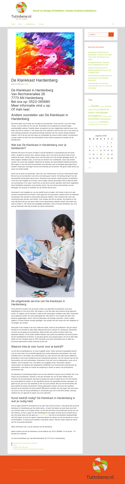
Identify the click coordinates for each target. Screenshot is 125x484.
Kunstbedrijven (30, 24)
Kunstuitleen (94, 119)
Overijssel (34, 443)
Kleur (89, 106)
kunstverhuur (43, 415)
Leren (90, 122)
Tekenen (105, 124)
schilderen (104, 122)
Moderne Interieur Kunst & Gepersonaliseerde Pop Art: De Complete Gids (99, 70)
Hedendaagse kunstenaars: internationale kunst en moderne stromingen (100, 85)
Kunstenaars (102, 106)
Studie (100, 124)
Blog (20, 24)
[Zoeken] (111, 34)
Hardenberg (17, 443)
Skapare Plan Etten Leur (20, 447)
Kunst (15, 445)
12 (97, 150)
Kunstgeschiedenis (106, 116)
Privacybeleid (28, 470)
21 (104, 154)
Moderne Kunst (95, 122)
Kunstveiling (105, 119)
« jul (89, 168)
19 (97, 154)
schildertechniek (93, 124)
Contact (41, 24)
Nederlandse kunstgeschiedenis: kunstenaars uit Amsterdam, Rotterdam (100, 78)
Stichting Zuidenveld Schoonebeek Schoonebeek (28, 449)
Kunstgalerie (94, 115)
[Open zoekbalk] (113, 24)
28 (104, 158)
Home (13, 24)
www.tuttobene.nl (39, 470)
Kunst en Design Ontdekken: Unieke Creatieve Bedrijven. (65, 10)
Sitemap (20, 470)
